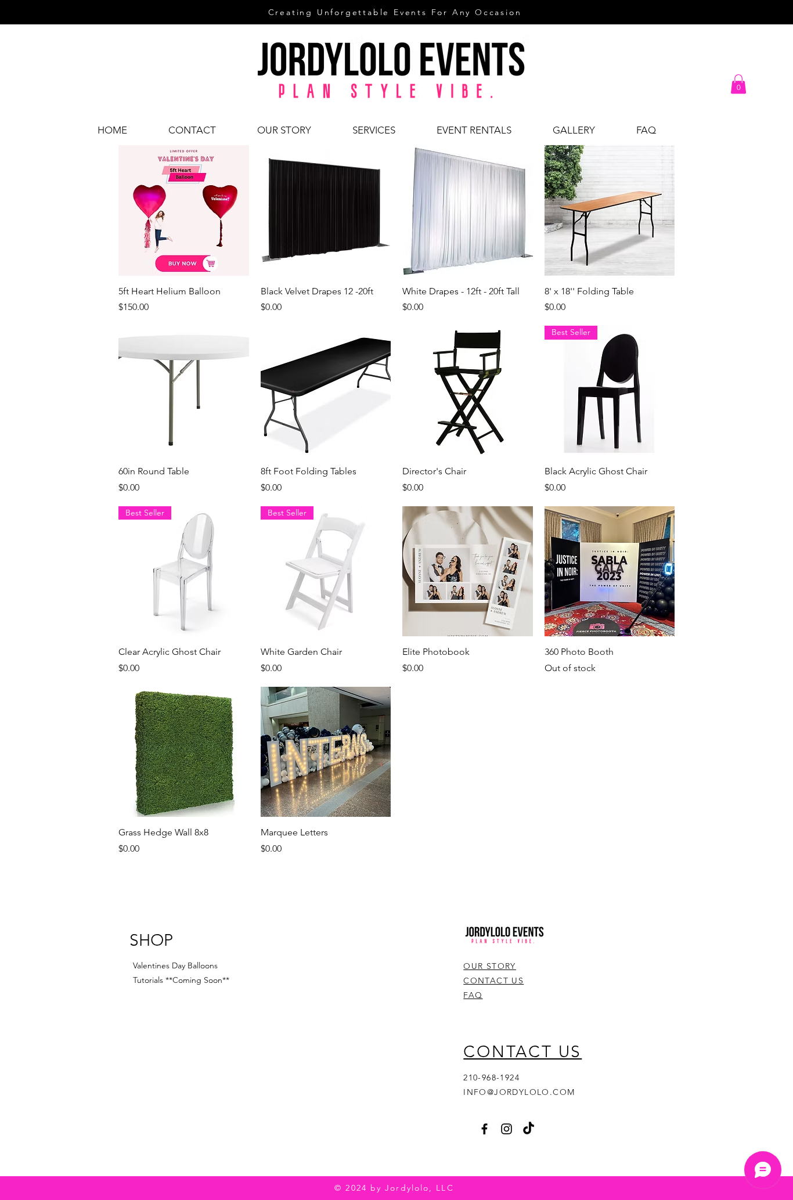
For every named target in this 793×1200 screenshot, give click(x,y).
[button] (738, 83)
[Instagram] (506, 1129)
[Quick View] (183, 210)
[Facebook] (484, 1129)
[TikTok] (528, 1129)
